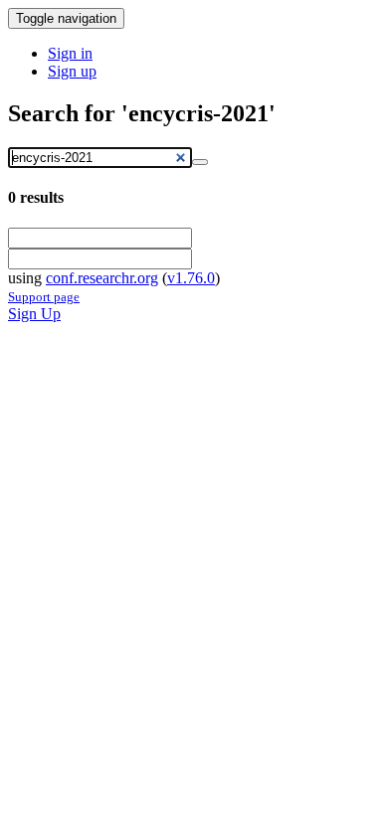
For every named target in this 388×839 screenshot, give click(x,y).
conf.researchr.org (102, 277)
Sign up (72, 71)
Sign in (70, 53)
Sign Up (34, 313)
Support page (44, 296)
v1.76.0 (191, 277)
